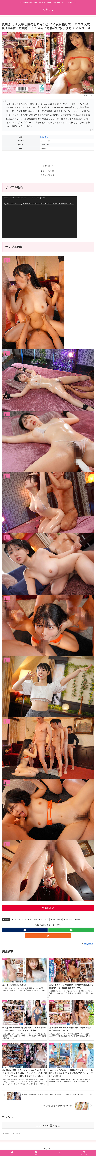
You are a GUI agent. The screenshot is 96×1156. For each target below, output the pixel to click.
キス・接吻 (33, 919)
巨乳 (60, 919)
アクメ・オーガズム (19, 919)
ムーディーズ (44, 919)
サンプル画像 (48, 175)
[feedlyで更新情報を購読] (71, 930)
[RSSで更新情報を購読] (48, 935)
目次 (44, 166)
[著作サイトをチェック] (25, 930)
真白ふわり (44, 137)
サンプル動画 (48, 171)
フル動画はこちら (48, 908)
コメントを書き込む (48, 1125)
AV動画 (6, 919)
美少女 (78, 919)
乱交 (54, 919)
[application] (39, 217)
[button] (89, 634)
